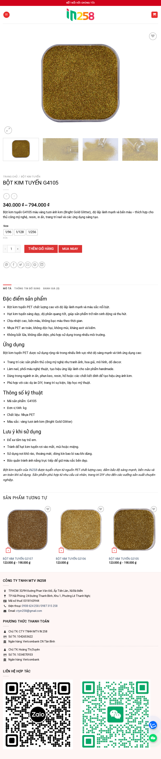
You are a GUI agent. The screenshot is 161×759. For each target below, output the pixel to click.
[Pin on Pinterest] (35, 265)
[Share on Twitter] (20, 265)
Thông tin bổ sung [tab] (27, 288)
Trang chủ (10, 176)
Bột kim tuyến (30, 176)
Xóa (5, 238)
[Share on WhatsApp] (6, 265)
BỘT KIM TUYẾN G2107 (18, 559)
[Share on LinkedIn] (42, 265)
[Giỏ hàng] (154, 15)
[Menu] (6, 15)
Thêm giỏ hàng (41, 249)
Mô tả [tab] (7, 288)
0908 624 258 (30, 605)
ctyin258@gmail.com (29, 610)
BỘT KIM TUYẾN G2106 (71, 559)
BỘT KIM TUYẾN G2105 (124, 559)
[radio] (8, 232)
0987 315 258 (49, 605)
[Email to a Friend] (28, 265)
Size (5, 226)
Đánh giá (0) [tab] (51, 288)
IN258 (33, 470)
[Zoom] (8, 130)
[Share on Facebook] (13, 265)
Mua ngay (70, 249)
